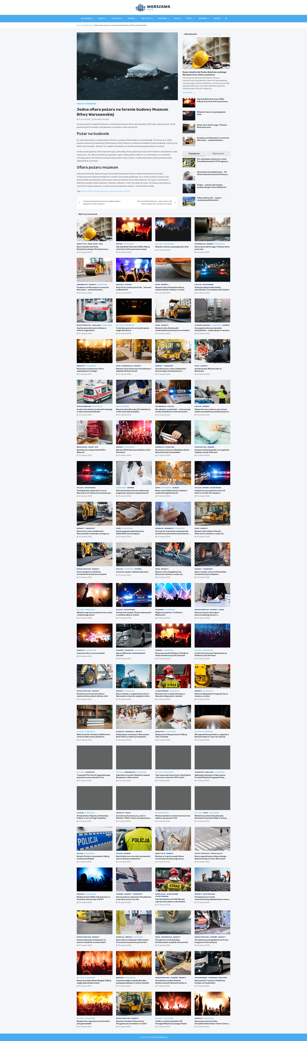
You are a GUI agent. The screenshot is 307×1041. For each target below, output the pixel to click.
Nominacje (169, 528)
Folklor (80, 813)
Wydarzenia (90, 104)
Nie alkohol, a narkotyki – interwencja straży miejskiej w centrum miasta (172, 410)
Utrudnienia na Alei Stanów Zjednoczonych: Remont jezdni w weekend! (170, 982)
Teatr (205, 813)
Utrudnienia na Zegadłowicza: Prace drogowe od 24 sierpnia (211, 941)
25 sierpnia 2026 (163, 374)
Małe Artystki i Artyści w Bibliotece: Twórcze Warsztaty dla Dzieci (93, 735)
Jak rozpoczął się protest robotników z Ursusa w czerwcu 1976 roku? (173, 776)
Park (101, 244)
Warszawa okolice (116, 191)
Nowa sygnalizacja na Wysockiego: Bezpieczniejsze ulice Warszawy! (211, 857)
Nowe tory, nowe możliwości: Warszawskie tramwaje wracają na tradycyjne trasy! (93, 533)
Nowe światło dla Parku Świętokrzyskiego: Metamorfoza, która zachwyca (92, 249)
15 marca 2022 (85, 119)
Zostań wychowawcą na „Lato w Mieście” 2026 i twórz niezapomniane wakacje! (133, 818)
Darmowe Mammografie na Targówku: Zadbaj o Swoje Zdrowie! (212, 451)
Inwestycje (82, 244)
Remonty (210, 244)
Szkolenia (96, 325)
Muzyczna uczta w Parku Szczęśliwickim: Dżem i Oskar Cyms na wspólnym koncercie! (212, 1023)
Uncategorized (122, 406)
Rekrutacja (160, 894)
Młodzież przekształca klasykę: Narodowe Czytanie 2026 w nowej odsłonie (210, 818)
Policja (198, 284)
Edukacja (159, 447)
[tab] (194, 153)
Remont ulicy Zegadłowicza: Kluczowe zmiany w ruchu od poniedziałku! (168, 574)
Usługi (177, 19)
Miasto (101, 19)
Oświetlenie (93, 244)
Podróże (119, 650)
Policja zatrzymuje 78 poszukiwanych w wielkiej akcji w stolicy (133, 613)
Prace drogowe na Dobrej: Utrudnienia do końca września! (91, 573)
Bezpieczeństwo (84, 325)
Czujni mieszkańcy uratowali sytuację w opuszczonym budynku (94, 410)
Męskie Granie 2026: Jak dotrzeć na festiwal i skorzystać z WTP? (93, 898)
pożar (106, 191)
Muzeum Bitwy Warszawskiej (92, 191)
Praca (128, 813)
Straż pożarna (161, 691)
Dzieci (157, 488)
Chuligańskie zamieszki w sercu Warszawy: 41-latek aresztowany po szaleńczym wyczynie (93, 493)
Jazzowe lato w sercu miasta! (91, 653)
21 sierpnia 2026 (85, 781)
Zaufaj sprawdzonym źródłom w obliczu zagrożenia (91, 329)
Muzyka (119, 244)
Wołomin (127, 191)
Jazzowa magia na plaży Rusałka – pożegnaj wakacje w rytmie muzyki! (132, 981)
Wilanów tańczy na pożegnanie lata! (172, 247)
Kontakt (217, 19)
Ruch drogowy (209, 894)
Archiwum (203, 19)
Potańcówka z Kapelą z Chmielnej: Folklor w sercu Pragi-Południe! (92, 817)
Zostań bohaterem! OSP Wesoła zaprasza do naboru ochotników (170, 900)
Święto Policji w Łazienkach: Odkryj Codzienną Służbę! (93, 857)
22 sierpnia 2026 (85, 699)
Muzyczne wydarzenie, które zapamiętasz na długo (90, 370)
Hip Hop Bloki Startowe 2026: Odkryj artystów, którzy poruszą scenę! (212, 101)
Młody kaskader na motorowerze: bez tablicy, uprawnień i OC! (172, 817)
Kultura (158, 244)
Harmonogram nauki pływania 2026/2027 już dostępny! (130, 532)
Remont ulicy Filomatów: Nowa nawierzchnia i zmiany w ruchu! (169, 288)
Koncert (119, 447)
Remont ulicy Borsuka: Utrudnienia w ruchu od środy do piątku (133, 410)
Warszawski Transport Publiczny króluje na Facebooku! (210, 981)
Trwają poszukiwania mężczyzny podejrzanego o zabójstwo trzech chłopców (102, 202)
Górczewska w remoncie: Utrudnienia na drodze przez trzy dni (133, 898)
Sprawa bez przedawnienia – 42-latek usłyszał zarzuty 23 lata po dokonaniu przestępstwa (212, 174)
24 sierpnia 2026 (85, 577)
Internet (214, 609)
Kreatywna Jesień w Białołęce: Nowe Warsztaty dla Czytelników (172, 451)
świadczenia (82, 447)
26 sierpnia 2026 (85, 252)
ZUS (96, 447)
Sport (189, 19)
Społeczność (172, 894)
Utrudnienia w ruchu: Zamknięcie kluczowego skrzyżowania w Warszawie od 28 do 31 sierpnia (170, 371)
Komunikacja (200, 244)
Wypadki (205, 406)
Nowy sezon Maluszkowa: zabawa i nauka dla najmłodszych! (171, 492)
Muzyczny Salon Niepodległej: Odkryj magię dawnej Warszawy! (94, 981)
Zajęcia (175, 488)
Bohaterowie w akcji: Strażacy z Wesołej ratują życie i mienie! (170, 695)
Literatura (169, 447)
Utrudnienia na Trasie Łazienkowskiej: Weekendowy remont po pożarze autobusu (212, 899)
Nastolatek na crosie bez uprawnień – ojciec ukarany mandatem (133, 857)
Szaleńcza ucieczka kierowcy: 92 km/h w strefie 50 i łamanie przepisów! (210, 493)
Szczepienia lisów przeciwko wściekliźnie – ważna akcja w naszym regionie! (212, 330)
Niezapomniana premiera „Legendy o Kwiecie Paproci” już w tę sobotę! (212, 735)
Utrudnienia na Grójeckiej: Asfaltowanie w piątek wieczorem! (171, 941)
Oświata (138, 731)
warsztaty (160, 731)
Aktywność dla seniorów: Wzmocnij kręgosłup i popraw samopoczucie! (132, 492)
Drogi (157, 284)
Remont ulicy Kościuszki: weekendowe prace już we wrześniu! (172, 329)
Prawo (221, 609)
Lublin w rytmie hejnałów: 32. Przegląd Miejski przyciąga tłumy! (171, 1022)
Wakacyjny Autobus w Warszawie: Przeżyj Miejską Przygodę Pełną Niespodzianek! (210, 777)
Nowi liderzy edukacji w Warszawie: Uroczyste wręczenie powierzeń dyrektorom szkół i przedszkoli (132, 942)
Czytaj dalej (187, 92)
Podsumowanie (201, 978)
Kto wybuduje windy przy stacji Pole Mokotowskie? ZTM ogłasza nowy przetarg (212, 161)
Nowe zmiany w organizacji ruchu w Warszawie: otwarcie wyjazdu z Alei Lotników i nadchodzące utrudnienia (133, 696)
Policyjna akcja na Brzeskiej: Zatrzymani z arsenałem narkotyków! (212, 288)
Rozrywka (162, 19)
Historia (80, 772)
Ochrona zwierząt (203, 325)
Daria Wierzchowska (101, 119)
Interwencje (160, 406)
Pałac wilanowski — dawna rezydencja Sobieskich (209, 199)
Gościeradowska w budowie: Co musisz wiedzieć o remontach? (91, 941)
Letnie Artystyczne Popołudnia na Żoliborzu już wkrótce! (211, 654)
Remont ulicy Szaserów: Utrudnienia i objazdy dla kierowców (133, 370)
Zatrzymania (207, 284)
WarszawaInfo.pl (160, 1037)
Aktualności (86, 19)
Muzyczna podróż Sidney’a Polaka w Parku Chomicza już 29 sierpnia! (171, 654)
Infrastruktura (84, 569)
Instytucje (146, 19)
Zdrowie (131, 19)
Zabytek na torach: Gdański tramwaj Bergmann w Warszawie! (133, 776)
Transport (168, 366)
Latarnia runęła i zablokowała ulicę (132, 572)
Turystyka (116, 19)
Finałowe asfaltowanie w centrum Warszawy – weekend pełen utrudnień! (213, 140)
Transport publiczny (204, 772)
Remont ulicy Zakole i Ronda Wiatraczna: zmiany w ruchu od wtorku (209, 533)
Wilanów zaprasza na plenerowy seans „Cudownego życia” (94, 613)
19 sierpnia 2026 (85, 986)
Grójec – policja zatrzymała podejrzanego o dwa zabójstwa (211, 186)
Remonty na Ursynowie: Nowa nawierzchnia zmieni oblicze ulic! (92, 695)
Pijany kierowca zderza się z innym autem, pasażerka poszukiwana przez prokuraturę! (212, 411)
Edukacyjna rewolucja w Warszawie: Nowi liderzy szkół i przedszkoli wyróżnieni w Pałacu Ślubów (132, 736)
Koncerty (120, 284)
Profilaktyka (200, 447)
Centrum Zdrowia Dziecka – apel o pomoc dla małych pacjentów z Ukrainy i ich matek (154, 202)
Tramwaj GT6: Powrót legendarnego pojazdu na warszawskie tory (93, 776)
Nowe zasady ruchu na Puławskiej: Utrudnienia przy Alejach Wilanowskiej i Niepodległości (210, 574)
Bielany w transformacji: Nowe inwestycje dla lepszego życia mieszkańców (169, 858)
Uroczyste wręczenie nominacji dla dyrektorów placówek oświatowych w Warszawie (173, 533)
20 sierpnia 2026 (203, 862)
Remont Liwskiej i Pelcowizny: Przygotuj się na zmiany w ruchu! (131, 1022)
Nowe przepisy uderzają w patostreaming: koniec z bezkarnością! (207, 614)
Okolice (80, 104)
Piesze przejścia (202, 853)
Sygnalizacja (216, 853)
